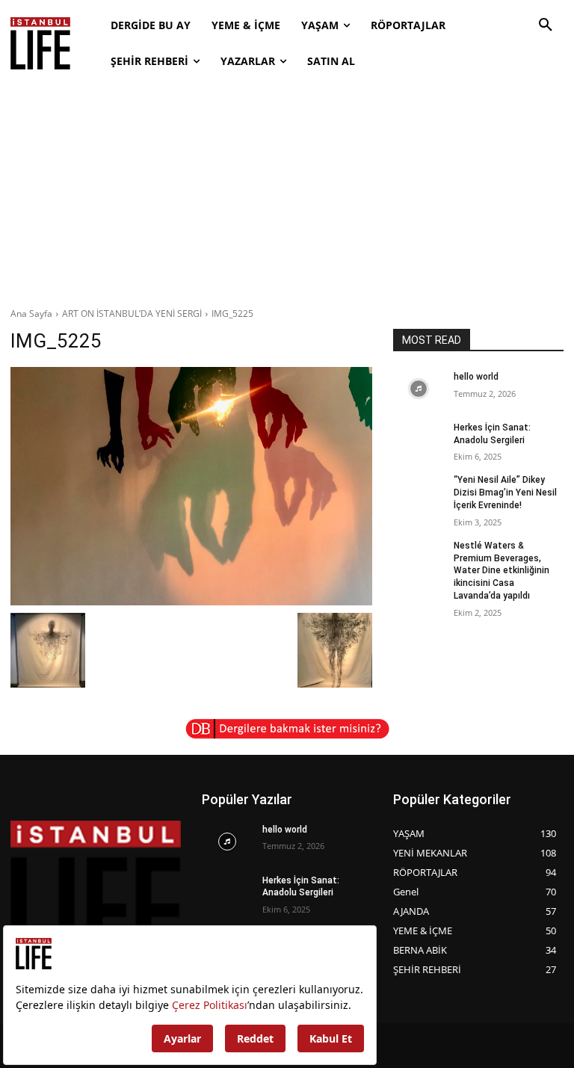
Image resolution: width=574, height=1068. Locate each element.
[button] (546, 25)
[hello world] (418, 389)
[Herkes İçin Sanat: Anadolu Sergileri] (418, 439)
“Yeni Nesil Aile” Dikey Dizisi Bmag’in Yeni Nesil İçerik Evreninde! (505, 492)
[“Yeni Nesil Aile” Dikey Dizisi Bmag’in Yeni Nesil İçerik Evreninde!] (418, 492)
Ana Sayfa (31, 313)
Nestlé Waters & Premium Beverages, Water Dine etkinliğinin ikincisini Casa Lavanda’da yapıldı (501, 570)
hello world (476, 376)
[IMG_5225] (191, 486)
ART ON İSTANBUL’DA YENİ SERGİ (132, 313)
